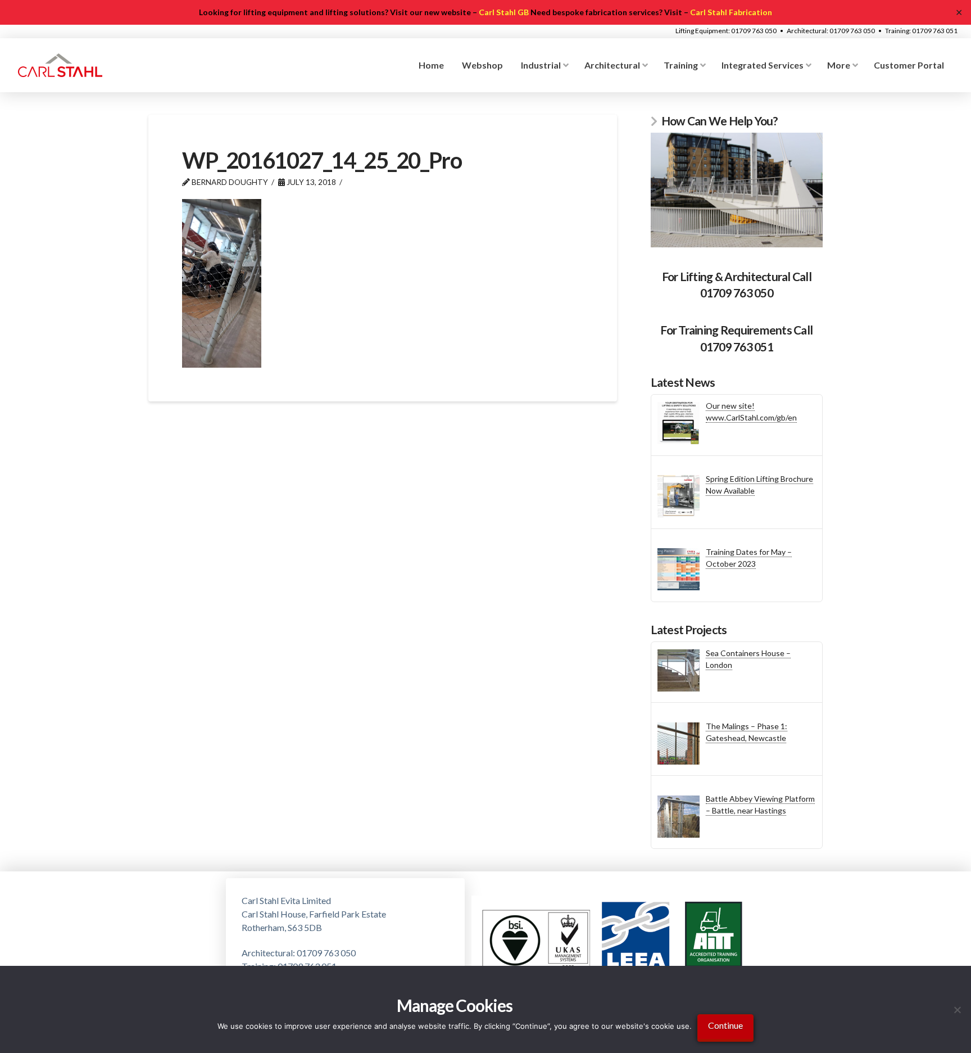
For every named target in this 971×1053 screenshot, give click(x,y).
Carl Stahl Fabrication (731, 12)
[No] (957, 1009)
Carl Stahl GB (504, 12)
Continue (725, 1025)
